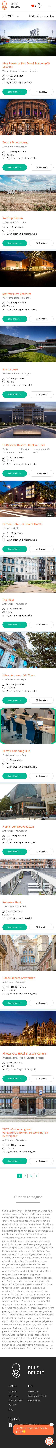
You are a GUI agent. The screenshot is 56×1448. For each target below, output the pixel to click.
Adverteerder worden (15, 1402)
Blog (11, 1409)
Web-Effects (34, 1400)
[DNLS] (11, 6)
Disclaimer (33, 1391)
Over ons (13, 1395)
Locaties (13, 1391)
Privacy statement (37, 1395)
